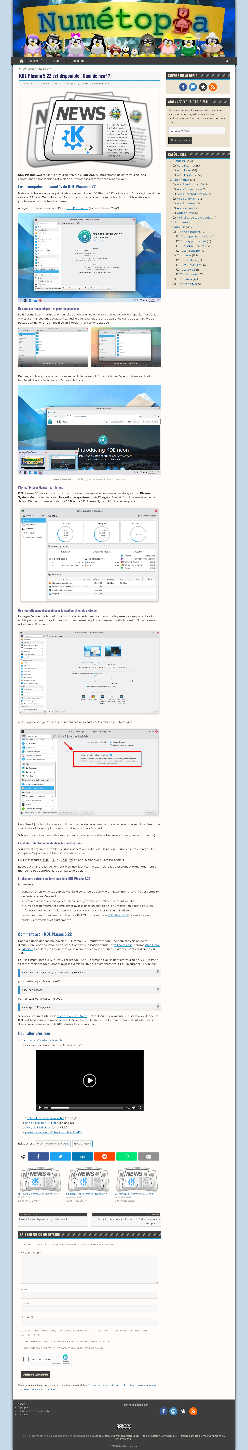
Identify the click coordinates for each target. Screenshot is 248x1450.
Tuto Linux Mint (191, 264)
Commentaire (31, 1253)
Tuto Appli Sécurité (193, 246)
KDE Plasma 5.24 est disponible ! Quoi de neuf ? (86, 1193)
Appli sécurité (186, 208)
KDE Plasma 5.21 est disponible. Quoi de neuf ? (134, 1193)
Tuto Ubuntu (189, 274)
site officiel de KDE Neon (42, 1122)
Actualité (36, 61)
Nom (25, 1289)
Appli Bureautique (189, 189)
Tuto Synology (186, 279)
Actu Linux (43, 68)
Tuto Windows (187, 283)
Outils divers (185, 212)
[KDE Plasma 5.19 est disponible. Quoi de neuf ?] (40, 1179)
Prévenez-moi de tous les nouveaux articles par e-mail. (64, 1348)
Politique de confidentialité (34, 1411)
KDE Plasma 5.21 (118, 915)
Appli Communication (192, 194)
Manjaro (27, 949)
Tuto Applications (189, 231)
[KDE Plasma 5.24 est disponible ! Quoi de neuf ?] (88, 1179)
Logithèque (77, 61)
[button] (89, 1080)
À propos (23, 1407)
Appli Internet (186, 203)
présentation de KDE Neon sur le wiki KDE (53, 1132)
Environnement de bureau (54, 1143)
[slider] (87, 1108)
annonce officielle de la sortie (42, 1040)
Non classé (181, 222)
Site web (27, 1317)
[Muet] (133, 1107)
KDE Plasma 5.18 (77, 208)
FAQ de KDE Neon (39, 1127)
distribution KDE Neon (72, 1016)
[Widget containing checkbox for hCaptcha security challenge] (46, 1359)
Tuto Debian (188, 260)
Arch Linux (152, 945)
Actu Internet (186, 165)
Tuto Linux (184, 255)
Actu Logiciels (186, 175)
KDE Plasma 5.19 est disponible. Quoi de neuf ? (38, 1193)
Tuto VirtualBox (190, 250)
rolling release (123, 945)
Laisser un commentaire (95, 83)
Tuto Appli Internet (193, 241)
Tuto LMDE (187, 269)
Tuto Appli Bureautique (196, 236)
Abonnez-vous (180, 140)
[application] (90, 1080)
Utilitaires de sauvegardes (194, 217)
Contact (22, 1414)
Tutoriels (55, 61)
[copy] (158, 972)
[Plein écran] (139, 1107)
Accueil (22, 1403)
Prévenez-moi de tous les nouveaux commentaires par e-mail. (68, 1341)
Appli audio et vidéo (190, 184)
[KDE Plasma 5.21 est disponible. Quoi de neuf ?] (137, 1179)
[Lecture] (40, 1107)
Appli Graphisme (188, 198)
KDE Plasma (84, 1143)
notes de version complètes (45, 1118)
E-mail (26, 1303)
